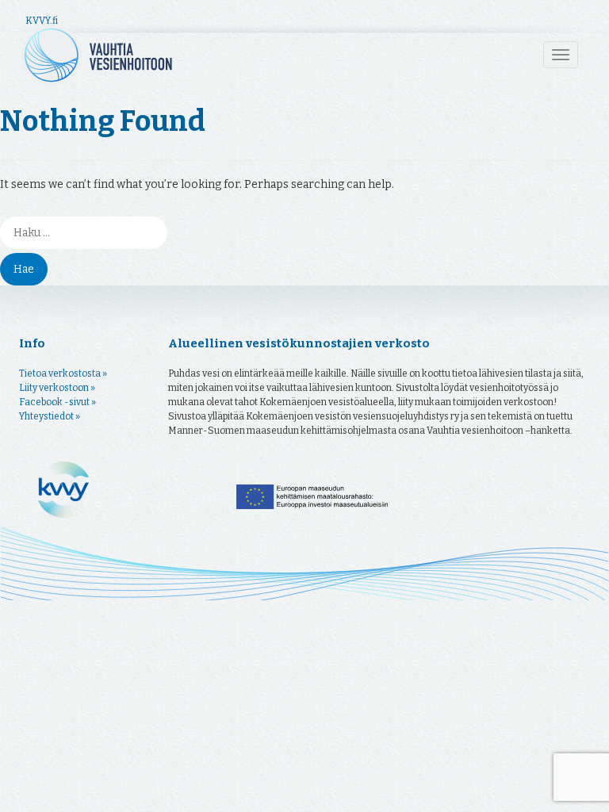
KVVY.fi (41, 20)
